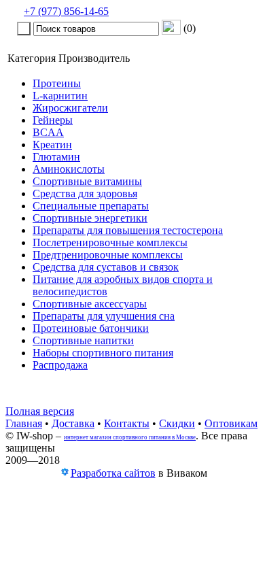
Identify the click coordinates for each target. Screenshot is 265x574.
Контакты (126, 423)
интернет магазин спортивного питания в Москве (130, 437)
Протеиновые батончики (91, 328)
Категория (31, 58)
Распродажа (60, 365)
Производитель (94, 58)
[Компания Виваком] (64, 473)
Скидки (177, 423)
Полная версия (39, 411)
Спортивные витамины (87, 181)
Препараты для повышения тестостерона (128, 230)
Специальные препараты (91, 206)
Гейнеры (53, 120)
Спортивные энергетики (90, 218)
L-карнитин (60, 95)
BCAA (48, 132)
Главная (23, 423)
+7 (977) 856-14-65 (66, 11)
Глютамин (56, 157)
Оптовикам (231, 423)
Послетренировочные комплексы (110, 242)
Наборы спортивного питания (103, 352)
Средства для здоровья (85, 193)
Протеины (57, 83)
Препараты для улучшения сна (104, 316)
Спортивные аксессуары (90, 303)
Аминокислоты (69, 169)
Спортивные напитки (83, 340)
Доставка (73, 423)
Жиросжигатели (70, 108)
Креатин (52, 144)
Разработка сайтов (113, 473)
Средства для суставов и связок (106, 267)
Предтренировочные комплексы (108, 254)
